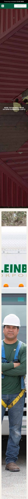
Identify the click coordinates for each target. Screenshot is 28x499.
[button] (2, 6)
